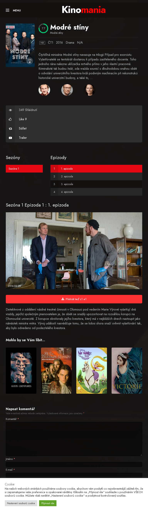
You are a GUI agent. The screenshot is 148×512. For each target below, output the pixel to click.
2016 (59, 42)
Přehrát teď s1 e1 (76, 299)
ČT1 (50, 42)
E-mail (10, 470)
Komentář (12, 419)
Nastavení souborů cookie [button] (21, 503)
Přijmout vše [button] (47, 503)
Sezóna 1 (14, 169)
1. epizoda (67, 169)
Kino (83, 10)
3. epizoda (67, 184)
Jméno (10, 459)
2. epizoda (67, 176)
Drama (70, 42)
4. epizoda (67, 192)
